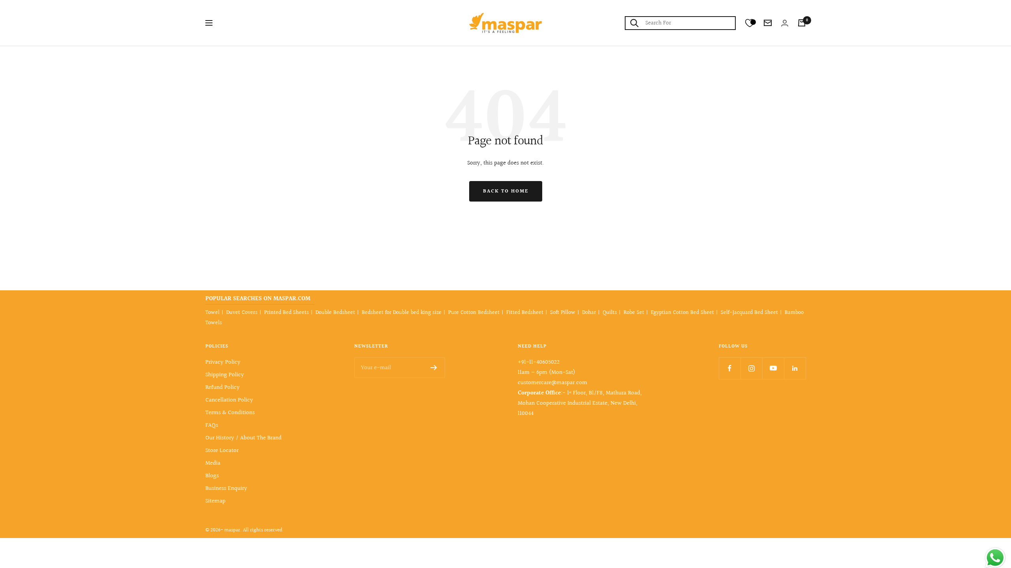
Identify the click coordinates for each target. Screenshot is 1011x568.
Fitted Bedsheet (524, 312)
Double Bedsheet (335, 312)
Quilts (610, 312)
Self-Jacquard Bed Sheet (749, 312)
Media (212, 463)
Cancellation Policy (229, 400)
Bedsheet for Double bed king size (402, 312)
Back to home (505, 191)
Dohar (589, 312)
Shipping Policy (224, 374)
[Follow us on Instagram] (751, 368)
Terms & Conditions (230, 412)
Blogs (212, 475)
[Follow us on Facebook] (729, 368)
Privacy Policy (223, 362)
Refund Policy (222, 387)
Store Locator (222, 450)
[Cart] (802, 22)
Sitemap (215, 501)
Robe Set (634, 312)
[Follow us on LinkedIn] (795, 368)
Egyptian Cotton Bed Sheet (682, 312)
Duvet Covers (241, 312)
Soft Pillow (562, 312)
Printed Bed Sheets (286, 312)
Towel (212, 312)
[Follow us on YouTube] (773, 368)
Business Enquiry (226, 488)
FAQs (211, 425)
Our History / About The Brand (243, 438)
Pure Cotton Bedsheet (474, 312)
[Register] (433, 367)
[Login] (784, 23)
